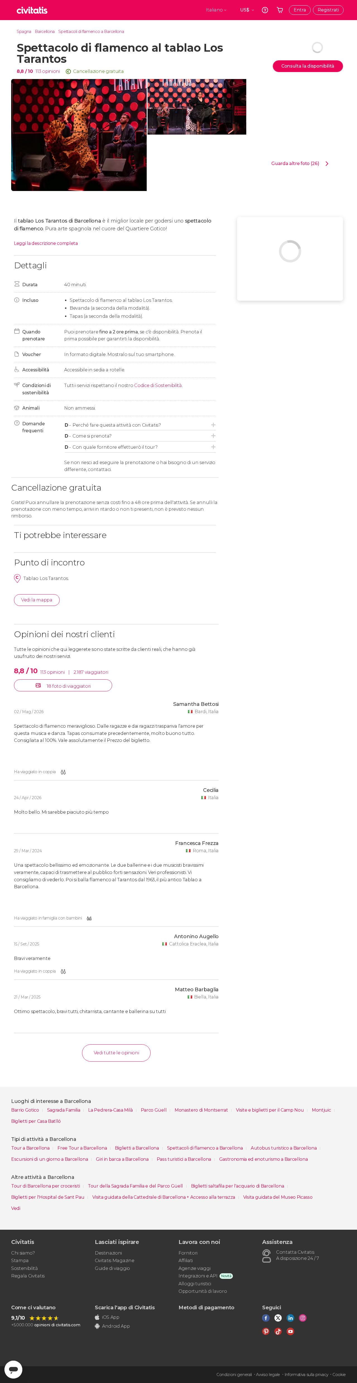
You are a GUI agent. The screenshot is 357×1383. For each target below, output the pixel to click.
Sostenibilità (24, 1268)
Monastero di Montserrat (202, 1110)
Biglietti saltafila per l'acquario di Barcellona (238, 1186)
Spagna (24, 31)
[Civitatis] (32, 10)
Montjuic (322, 1110)
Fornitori (187, 1253)
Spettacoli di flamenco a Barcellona (91, 31)
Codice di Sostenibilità (158, 385)
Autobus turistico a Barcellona (284, 1148)
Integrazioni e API (197, 1276)
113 (38, 71)
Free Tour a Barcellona (82, 1148)
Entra (300, 10)
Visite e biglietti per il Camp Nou (270, 1110)
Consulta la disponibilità (307, 66)
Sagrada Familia (64, 1110)
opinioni (51, 71)
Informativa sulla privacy (306, 1374)
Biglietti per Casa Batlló (36, 1121)
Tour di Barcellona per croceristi (46, 1186)
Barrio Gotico (25, 1110)
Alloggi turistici (194, 1283)
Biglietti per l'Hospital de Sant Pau (48, 1197)
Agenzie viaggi (194, 1268)
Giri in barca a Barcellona (122, 1159)
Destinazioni (108, 1253)
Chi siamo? (23, 1253)
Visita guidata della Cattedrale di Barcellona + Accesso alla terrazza (164, 1197)
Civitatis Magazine (114, 1260)
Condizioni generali (234, 1374)
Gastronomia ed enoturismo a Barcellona (263, 1159)
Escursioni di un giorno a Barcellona (50, 1159)
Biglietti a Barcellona (137, 1148)
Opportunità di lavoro (202, 1291)
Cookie (339, 1374)
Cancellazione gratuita (98, 71)
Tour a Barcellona (30, 1148)
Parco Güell (154, 1110)
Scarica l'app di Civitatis (125, 1308)
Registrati (328, 10)
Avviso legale (268, 1374)
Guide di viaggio (112, 1268)
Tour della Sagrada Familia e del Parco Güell (136, 1186)
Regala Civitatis (28, 1276)
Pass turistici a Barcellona (184, 1159)
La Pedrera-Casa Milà (111, 1110)
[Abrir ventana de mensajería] (13, 1370)
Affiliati (185, 1260)
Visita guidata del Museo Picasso (278, 1197)
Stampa (20, 1260)
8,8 (25, 71)
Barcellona (45, 31)
